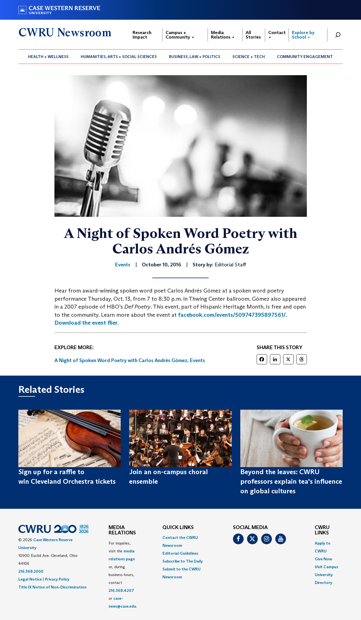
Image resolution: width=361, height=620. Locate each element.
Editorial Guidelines (180, 553)
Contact (277, 32)
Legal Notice (30, 579)
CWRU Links (322, 530)
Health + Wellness (48, 56)
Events (197, 360)
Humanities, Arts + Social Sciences (119, 56)
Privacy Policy (57, 579)
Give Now (323, 558)
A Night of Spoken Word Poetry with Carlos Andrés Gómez (120, 360)
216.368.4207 (121, 590)
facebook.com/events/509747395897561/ (232, 314)
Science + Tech (248, 56)
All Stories (253, 35)
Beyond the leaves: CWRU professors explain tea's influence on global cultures (291, 481)
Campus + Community (178, 35)
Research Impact (142, 35)
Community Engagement (305, 56)
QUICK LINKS (178, 527)
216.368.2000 (30, 571)
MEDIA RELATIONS (122, 530)
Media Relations (221, 35)
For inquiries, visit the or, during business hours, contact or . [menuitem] (123, 575)
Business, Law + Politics (194, 56)
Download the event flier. (86, 322)
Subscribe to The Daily (182, 561)
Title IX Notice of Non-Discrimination (52, 587)
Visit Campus (326, 566)
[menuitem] (48, 57)
